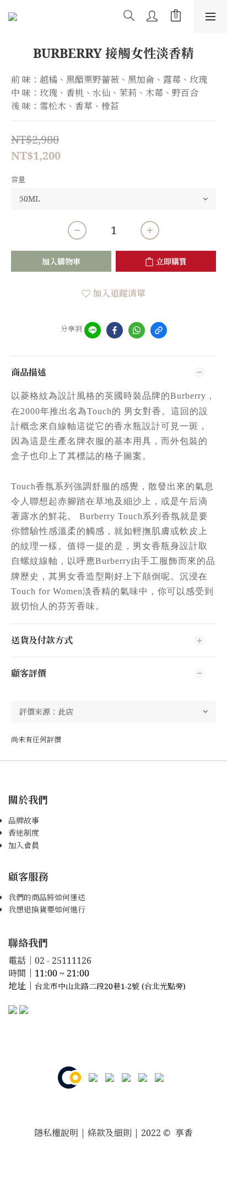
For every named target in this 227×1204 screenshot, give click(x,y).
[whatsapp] (136, 330)
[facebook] (114, 330)
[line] (92, 330)
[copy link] (158, 330)
